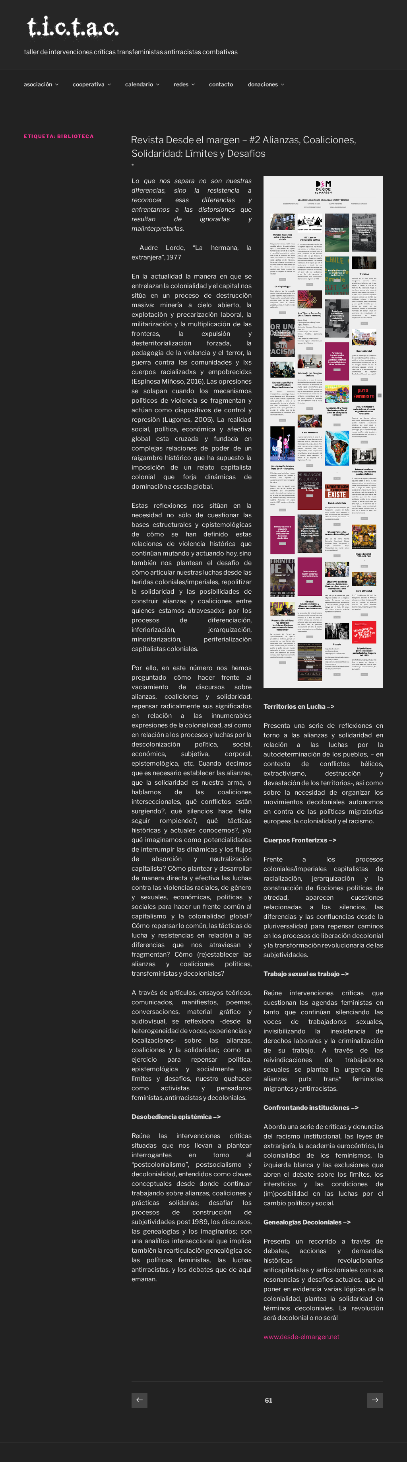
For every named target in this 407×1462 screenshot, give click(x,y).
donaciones (263, 84)
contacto (221, 84)
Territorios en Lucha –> (299, 706)
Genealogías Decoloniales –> (307, 1222)
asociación (38, 84)
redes (181, 84)
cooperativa (89, 84)
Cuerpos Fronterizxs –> (300, 840)
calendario (139, 84)
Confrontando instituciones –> (311, 1107)
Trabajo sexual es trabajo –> (306, 974)
